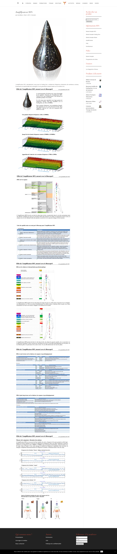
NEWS (91, 3)
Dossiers (33, 15)
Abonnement (80, 544)
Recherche (89, 21)
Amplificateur (89, 40)
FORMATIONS (43, 3)
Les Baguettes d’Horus (92, 69)
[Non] (115, 552)
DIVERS (97, 3)
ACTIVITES (71, 3)
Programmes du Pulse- (92, 59)
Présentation (19, 537)
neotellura (20, 15)
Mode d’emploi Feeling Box (93, 34)
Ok (101, 551)
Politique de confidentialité (53, 543)
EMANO (35, 3)
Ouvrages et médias (21, 540)
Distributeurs (89, 46)
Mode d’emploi (90, 56)
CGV (47, 540)
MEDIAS (78, 3)
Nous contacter (20, 543)
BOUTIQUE (58, 3)
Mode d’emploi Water (91, 37)
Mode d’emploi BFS (91, 31)
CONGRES (85, 3)
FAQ (87, 43)
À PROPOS (28, 3)
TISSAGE (51, 3)
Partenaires (49, 537)
